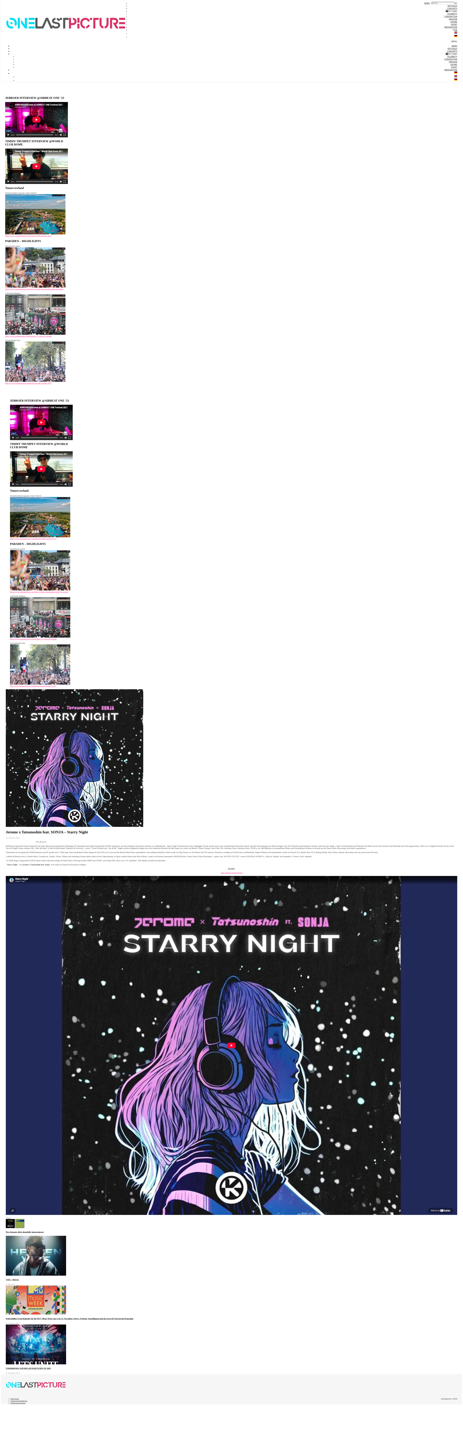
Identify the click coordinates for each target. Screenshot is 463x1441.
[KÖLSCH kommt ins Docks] (10, 1227)
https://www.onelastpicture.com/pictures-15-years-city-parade (28, 336)
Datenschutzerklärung (19, 1401)
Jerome (8, 1218)
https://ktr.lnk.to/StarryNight (231, 873)
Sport (454, 24)
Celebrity (452, 14)
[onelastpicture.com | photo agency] (66, 43)
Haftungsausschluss (18, 1403)
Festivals (452, 6)
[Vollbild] (65, 135)
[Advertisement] (73, 1423)
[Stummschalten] (61, 135)
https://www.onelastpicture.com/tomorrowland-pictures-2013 (28, 236)
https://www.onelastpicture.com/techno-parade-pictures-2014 (28, 383)
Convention (450, 16)
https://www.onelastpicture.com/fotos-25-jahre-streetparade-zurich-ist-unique (34, 289)
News (427, 3)
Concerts (452, 8)
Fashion (453, 19)
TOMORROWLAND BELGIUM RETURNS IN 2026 (28, 1368)
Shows (453, 22)
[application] (36, 119)
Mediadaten (450, 27)
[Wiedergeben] (8, 135)
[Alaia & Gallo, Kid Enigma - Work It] (19, 1227)
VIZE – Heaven (12, 1280)
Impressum (15, 1399)
